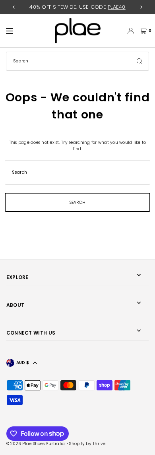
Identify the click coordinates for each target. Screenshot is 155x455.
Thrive (99, 444)
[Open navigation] (27, 30)
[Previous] (14, 7)
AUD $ (22, 363)
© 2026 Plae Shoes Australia (35, 444)
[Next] (141, 7)
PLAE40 (117, 7)
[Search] (139, 61)
